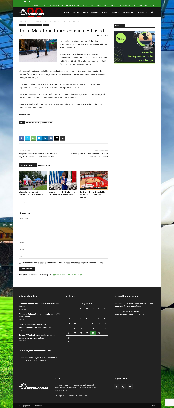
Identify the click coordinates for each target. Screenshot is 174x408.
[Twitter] (27, 138)
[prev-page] (20, 202)
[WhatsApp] (33, 138)
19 (81, 328)
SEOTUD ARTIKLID (28, 165)
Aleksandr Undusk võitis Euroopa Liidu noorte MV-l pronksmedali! (39, 315)
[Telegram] (25, 2)
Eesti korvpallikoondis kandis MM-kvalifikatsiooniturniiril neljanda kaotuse (93, 194)
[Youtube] (29, 2)
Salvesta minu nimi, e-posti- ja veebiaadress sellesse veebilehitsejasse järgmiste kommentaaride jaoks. (64, 263)
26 (81, 333)
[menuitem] (44, 5)
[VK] (50, 138)
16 (105, 323)
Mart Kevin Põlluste (32, 123)
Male (51, 189)
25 (75, 333)
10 (69, 323)
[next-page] (24, 202)
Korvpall (76, 12)
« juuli (69, 341)
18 (75, 328)
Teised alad (115, 12)
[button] (152, 12)
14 (93, 323)
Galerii (99, 5)
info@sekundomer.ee (78, 395)
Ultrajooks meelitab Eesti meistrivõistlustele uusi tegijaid (39, 304)
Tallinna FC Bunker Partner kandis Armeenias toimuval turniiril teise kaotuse (37, 336)
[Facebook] (21, 2)
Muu (104, 5)
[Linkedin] (45, 138)
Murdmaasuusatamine (43, 21)
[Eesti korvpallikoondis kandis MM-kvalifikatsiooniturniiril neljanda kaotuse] (94, 180)
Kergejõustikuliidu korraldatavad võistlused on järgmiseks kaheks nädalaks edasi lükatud (38, 155)
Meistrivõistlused (88, 5)
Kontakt (152, 5)
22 (99, 328)
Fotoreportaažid (129, 12)
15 (99, 323)
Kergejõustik (142, 12)
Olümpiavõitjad (142, 5)
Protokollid (112, 5)
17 (69, 328)
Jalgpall (67, 12)
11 (75, 323)
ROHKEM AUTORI (45, 165)
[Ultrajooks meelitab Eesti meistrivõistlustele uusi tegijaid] (33, 180)
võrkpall (94, 12)
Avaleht (21, 21)
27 (87, 333)
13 (87, 323)
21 (93, 328)
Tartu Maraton (47, 123)
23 (105, 328)
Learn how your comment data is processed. (70, 275)
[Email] (56, 138)
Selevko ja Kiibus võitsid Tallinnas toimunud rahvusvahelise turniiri (89, 155)
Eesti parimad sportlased (126, 5)
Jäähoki (85, 12)
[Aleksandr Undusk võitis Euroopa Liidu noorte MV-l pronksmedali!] (63, 180)
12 (81, 323)
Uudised (45, 25)
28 (93, 333)
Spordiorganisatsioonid (55, 5)
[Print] (62, 138)
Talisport (104, 12)
